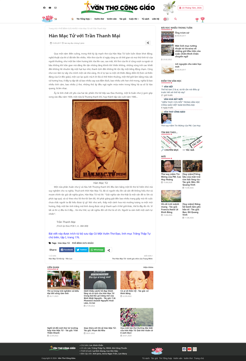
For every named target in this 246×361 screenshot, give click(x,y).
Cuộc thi (133, 18)
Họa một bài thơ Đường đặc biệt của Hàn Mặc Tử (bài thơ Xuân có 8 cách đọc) (136, 330)
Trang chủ (53, 28)
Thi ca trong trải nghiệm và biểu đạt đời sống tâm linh (63, 292)
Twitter (83, 249)
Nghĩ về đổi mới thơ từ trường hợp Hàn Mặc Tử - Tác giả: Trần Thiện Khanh (62, 330)
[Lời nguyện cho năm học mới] (167, 68)
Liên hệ (155, 18)
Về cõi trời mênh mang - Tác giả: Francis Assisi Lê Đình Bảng (170, 208)
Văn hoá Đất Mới (173, 99)
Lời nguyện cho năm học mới (188, 65)
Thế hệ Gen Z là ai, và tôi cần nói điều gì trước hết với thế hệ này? (180, 91)
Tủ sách (145, 18)
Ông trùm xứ (182, 32)
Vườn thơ (99, 18)
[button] (175, 19)
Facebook (68, 249)
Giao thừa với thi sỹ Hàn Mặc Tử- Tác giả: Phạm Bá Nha (100, 329)
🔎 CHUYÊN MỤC (170, 150)
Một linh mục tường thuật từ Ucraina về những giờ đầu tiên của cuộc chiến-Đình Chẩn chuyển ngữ (188, 51)
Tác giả (122, 18)
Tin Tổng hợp (83, 18)
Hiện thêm (148, 267)
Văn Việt (168, 86)
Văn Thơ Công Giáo (174, 111)
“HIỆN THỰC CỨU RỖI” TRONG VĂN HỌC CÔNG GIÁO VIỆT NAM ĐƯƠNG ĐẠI (180, 103)
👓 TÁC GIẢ (188, 150)
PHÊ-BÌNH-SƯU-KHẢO (68, 28)
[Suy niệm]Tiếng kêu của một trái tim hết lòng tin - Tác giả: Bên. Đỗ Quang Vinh (192, 179)
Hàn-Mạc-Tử (64, 243)
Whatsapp (98, 249)
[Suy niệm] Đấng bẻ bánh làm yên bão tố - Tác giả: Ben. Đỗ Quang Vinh (192, 209)
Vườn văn (112, 18)
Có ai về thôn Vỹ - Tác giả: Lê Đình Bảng (134, 292)
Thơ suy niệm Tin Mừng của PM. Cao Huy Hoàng (171, 177)
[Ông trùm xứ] (167, 37)
